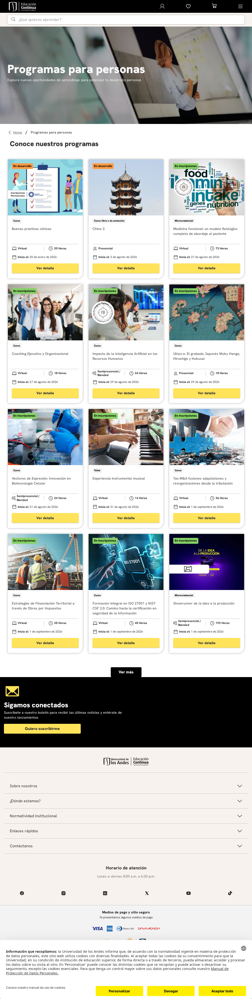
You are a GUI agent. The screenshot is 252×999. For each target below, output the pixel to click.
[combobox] (125, 19)
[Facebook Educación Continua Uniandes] (22, 893)
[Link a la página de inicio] (18, 132)
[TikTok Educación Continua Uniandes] (230, 893)
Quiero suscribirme (42, 728)
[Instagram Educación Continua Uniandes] (63, 893)
